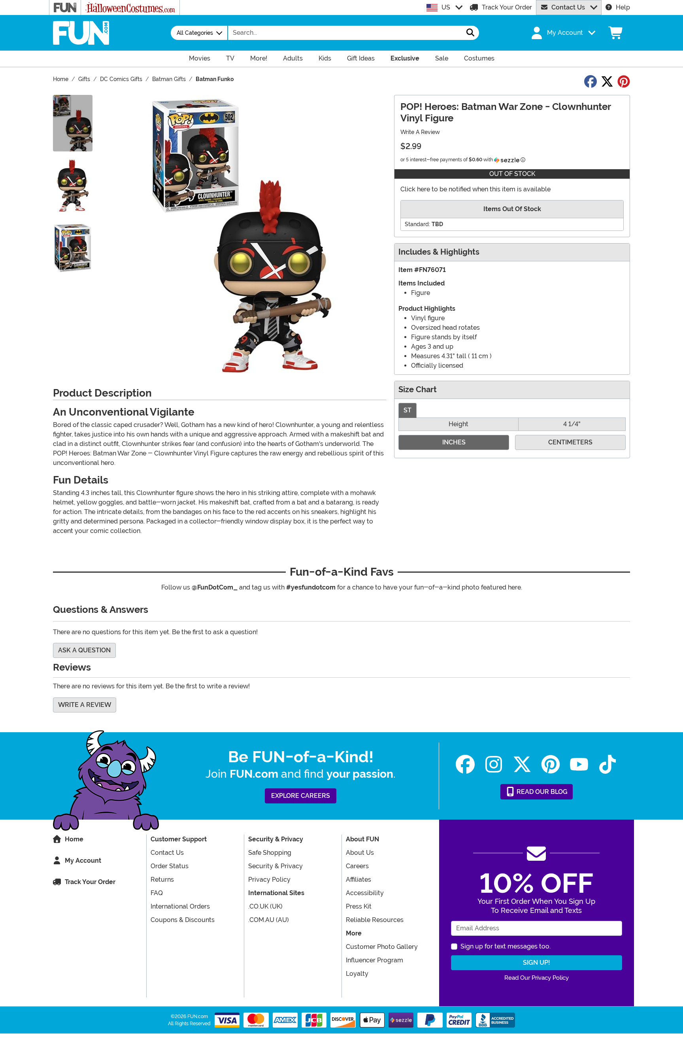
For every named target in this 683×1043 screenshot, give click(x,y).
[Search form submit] (470, 33)
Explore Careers (300, 795)
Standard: (417, 224)
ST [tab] (407, 410)
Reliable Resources (375, 920)
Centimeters (570, 442)
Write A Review (420, 132)
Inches (454, 442)
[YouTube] (579, 764)
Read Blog (541, 791)
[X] (522, 764)
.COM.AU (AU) (268, 920)
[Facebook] (465, 764)
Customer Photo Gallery (382, 946)
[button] (562, 32)
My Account (83, 860)
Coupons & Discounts (183, 920)
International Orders (180, 906)
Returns (162, 879)
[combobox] (345, 33)
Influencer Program (374, 960)
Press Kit (359, 906)
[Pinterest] (550, 764)
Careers (357, 866)
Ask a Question (84, 650)
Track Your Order (507, 7)
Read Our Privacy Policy (536, 977)
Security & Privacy (275, 866)
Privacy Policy (269, 879)
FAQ (157, 893)
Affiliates (358, 879)
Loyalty (357, 973)
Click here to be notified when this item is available (475, 189)
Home (74, 839)
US (445, 7)
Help (623, 7)
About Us (360, 852)
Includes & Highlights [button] (438, 252)
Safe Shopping (269, 852)
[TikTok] (607, 764)
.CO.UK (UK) (265, 906)
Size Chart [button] (417, 389)
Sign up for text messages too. (505, 946)
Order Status (170, 866)
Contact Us (568, 7)
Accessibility (365, 893)
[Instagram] (493, 764)
